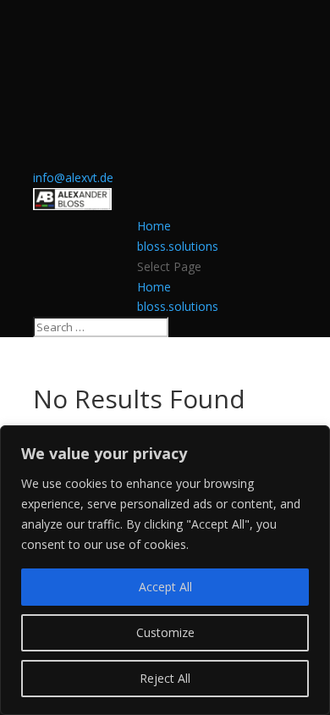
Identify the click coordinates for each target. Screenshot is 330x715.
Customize (165, 632)
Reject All (165, 678)
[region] (165, 570)
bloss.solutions (177, 246)
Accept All (165, 587)
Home (154, 226)
